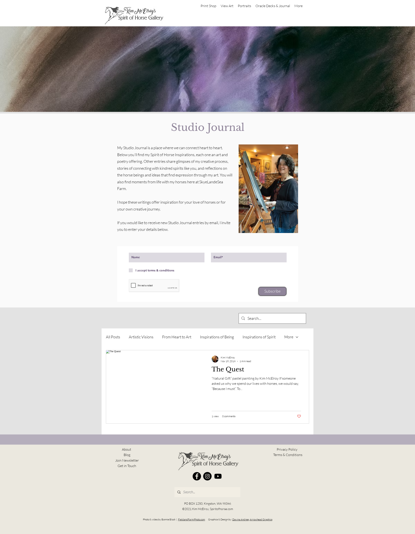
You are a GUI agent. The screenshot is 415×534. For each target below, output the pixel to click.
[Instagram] (207, 476)
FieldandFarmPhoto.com (191, 519)
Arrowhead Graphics (261, 519)
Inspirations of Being (217, 336)
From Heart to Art (176, 336)
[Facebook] (197, 476)
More (288, 336)
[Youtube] (218, 476)
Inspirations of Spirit (259, 336)
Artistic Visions (141, 336)
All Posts (113, 336)
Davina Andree (240, 519)
